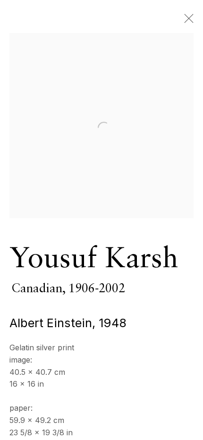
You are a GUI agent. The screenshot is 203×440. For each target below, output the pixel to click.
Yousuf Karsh (93, 259)
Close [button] (186, 21)
